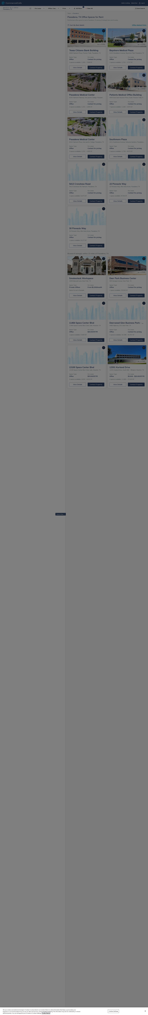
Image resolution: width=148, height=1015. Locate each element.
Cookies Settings (113, 1011)
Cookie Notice (46, 1013)
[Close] (145, 1011)
